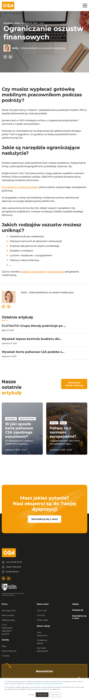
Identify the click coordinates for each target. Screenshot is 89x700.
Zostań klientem (13, 567)
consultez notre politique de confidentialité (48, 683)
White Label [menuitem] (42, 620)
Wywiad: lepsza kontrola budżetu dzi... (32, 339)
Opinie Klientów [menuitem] (9, 651)
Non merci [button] (55, 694)
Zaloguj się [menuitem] (77, 610)
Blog (17, 23)
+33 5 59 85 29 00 (14, 562)
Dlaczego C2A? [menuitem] (9, 610)
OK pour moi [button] (42, 694)
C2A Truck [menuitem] (42, 610)
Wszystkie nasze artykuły (74, 384)
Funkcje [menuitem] (5, 656)
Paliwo (54, 423)
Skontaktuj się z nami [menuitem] (79, 617)
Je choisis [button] (31, 694)
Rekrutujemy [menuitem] (8, 615)
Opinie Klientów (27, 419)
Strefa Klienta (12, 572)
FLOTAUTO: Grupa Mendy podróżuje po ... (34, 326)
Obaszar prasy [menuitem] (8, 620)
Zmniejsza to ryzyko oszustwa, (20, 187)
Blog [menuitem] (4, 646)
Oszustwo (8, 23)
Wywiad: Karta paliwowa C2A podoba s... (33, 352)
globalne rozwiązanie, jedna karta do (42, 271)
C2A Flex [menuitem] (41, 615)
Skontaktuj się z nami (44, 519)
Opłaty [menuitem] (75, 604)
